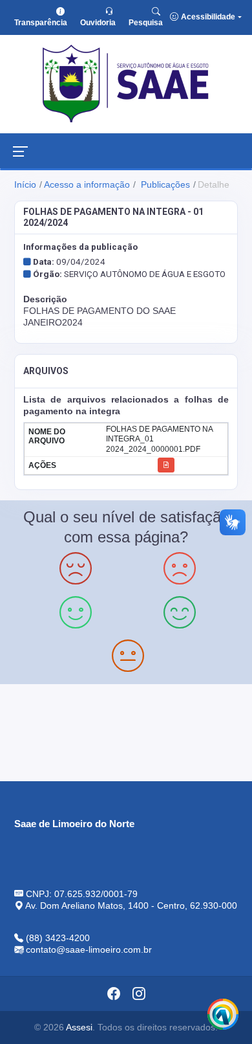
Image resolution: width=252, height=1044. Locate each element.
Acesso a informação (87, 184)
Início (25, 184)
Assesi (79, 1027)
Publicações (164, 184)
